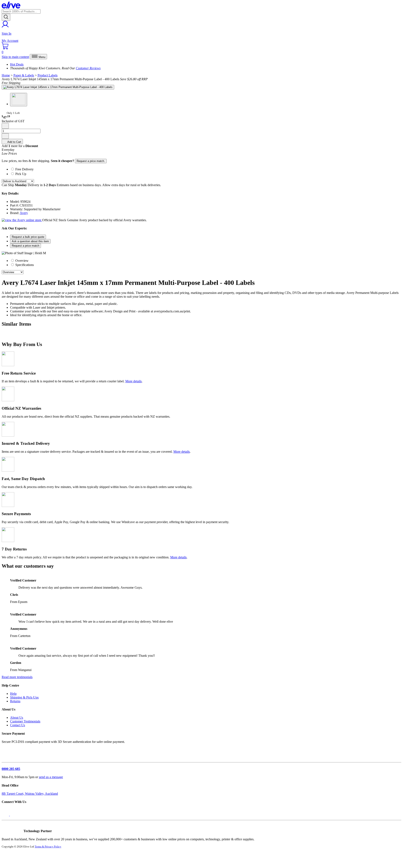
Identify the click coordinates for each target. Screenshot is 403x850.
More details (133, 381)
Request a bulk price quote (28, 236)
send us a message (51, 777)
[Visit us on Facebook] (6, 814)
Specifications (24, 265)
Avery (24, 213)
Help (13, 693)
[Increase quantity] (5, 136)
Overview (21, 260)
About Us (16, 717)
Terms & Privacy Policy (48, 846)
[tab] (205, 169)
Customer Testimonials (25, 721)
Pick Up (20, 174)
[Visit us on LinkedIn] (14, 814)
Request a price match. (91, 161)
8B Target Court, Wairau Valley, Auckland (30, 793)
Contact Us (17, 725)
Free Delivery (24, 169)
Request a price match (25, 245)
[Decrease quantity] (5, 126)
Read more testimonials (17, 677)
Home (6, 75)
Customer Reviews (88, 68)
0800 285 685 (11, 769)
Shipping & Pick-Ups (24, 697)
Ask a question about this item (30, 241)
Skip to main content (15, 57)
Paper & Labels (23, 75)
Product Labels (48, 75)
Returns (15, 701)
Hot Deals (17, 64)
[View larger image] (58, 87)
